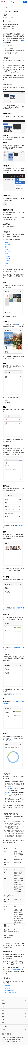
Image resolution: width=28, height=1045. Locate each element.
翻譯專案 (7, 792)
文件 (4, 11)
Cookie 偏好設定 (16, 1039)
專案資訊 (7, 251)
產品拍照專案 (8, 788)
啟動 (6, 263)
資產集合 (7, 244)
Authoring (8, 26)
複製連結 (12, 21)
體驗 (6, 247)
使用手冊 (15, 11)
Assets (6, 242)
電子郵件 (7, 258)
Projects (13, 26)
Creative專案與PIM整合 (11, 992)
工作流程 (7, 260)
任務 (6, 265)
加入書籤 (6, 21)
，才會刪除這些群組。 (16, 969)
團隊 (6, 254)
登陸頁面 (7, 256)
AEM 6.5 (9, 11)
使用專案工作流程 (16, 694)
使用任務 (11, 740)
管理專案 (7, 986)
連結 (6, 249)
